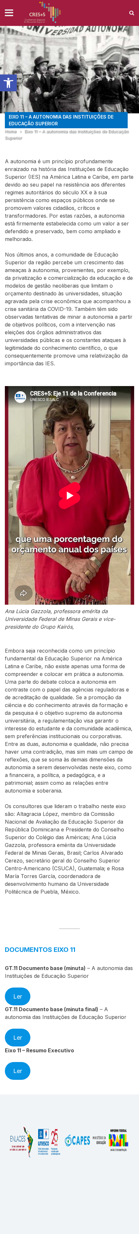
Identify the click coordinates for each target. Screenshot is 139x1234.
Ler (17, 996)
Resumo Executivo (50, 1050)
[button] (8, 82)
